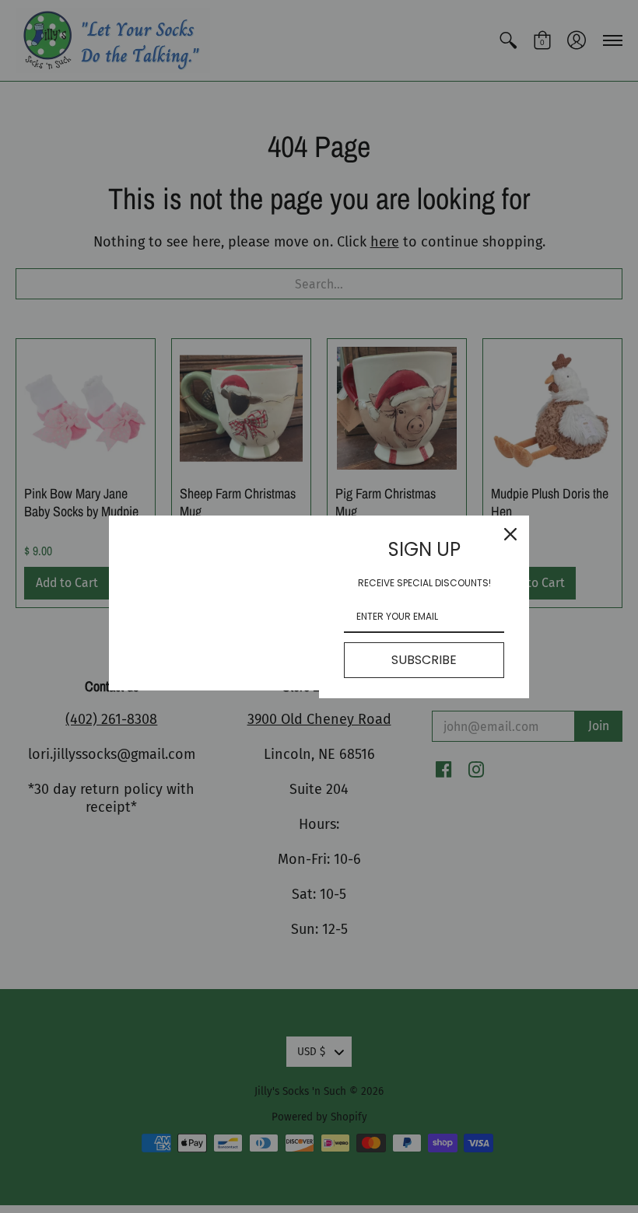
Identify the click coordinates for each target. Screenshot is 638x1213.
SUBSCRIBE (424, 660)
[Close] (510, 534)
